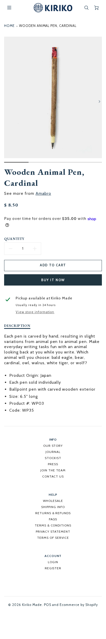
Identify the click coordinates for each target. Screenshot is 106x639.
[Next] (99, 101)
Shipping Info (53, 507)
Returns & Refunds (53, 513)
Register (53, 568)
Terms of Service (53, 538)
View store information (35, 312)
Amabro (43, 193)
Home (9, 26)
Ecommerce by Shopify (79, 605)
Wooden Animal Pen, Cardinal (47, 26)
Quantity (14, 239)
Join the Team (52, 470)
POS (47, 605)
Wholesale (53, 501)
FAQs (53, 519)
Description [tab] (17, 325)
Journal (53, 452)
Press (53, 464)
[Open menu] (9, 8)
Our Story (53, 446)
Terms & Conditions (53, 525)
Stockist (53, 458)
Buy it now (53, 280)
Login (53, 562)
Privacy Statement (53, 531)
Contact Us (53, 476)
